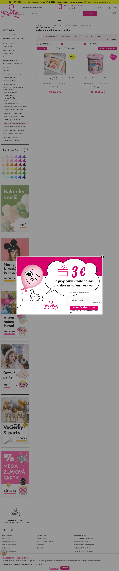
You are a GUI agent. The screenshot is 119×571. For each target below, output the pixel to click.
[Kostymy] (15, 284)
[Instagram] (12, 530)
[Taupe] (7, 169)
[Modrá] (20, 177)
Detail (63, 83)
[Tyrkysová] (11, 177)
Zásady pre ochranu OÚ (45, 541)
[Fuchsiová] (16, 161)
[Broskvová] (3, 165)
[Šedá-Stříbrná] (7, 156)
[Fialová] (16, 156)
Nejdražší (78, 36)
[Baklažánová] (24, 161)
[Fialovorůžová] (24, 156)
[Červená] (16, 165)
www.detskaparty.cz (75, 563)
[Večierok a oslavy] (15, 444)
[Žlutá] (11, 169)
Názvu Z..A (102, 36)
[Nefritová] (3, 173)
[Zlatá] (16, 169)
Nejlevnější (66, 36)
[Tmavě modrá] (24, 177)
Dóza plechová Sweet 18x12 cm (97, 78)
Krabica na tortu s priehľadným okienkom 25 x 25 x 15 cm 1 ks (55, 79)
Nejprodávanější (51, 36)
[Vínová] (20, 165)
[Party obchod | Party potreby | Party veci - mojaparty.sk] (11, 11)
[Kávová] (20, 169)
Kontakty (40, 548)
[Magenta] (20, 161)
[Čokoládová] (24, 169)
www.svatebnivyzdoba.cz (54, 563)
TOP (39, 36)
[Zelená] (24, 173)
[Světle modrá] (16, 177)
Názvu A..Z (89, 36)
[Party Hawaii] (15, 337)
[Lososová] (3, 161)
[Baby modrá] (3, 177)
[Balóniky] (15, 231)
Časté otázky (41, 538)
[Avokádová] (16, 173)
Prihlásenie (102, 8)
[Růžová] (11, 161)
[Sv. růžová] (7, 161)
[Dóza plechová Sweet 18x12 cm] (96, 74)
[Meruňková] (7, 165)
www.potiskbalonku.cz (50, 566)
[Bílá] (3, 156)
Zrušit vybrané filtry (107, 48)
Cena (57, 44)
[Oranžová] (11, 165)
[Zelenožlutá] (7, 173)
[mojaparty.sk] (15, 512)
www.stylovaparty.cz (69, 566)
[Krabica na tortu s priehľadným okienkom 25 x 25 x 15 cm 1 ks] (55, 74)
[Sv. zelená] (20, 173)
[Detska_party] (15, 391)
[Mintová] (7, 177)
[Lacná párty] (15, 497)
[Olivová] (11, 173)
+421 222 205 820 (73, 5)
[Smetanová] (3, 169)
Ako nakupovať (7, 538)
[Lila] (11, 156)
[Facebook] (4, 530)
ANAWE (81, 569)
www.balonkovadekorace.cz (97, 563)
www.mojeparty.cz (17, 563)
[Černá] (24, 165)
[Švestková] (20, 156)
